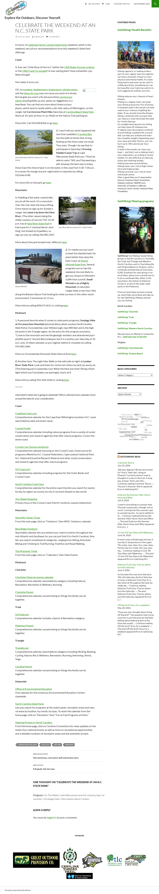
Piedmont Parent (24, 625)
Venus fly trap (31, 93)
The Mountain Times (26, 551)
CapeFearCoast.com (26, 413)
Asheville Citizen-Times (27, 517)
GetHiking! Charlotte (128, 311)
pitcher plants (70, 89)
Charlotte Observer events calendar (34, 577)
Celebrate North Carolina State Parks (47, 44)
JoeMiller (39, 37)
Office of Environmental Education (33, 688)
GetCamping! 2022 (142, 4)
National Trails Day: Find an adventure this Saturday (134, 566)
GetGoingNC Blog (130, 456)
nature (57, 745)
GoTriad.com (22, 614)
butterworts (55, 89)
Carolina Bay (84, 134)
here (55, 122)
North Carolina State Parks (29, 703)
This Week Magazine (26, 498)
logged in (51, 817)
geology (45, 745)
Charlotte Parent (24, 592)
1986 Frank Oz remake (34, 70)
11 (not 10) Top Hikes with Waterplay (135, 532)
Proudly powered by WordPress (18, 890)
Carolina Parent (23, 666)
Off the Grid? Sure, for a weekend (133, 605)
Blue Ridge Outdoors (26, 528)
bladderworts (40, 89)
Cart (108, 3)
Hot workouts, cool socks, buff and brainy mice (55, 756)
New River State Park (38, 223)
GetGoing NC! (16, 9)
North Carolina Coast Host (29, 484)
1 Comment (54, 37)
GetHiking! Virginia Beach (130, 353)
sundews (27, 89)
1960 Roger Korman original (79, 67)
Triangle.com (22, 647)
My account (94, 3)
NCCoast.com (22, 469)
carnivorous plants (27, 745)
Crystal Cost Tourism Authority (32, 446)
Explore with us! (122, 3)
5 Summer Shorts (126, 462)
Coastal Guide (22, 428)
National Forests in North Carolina (33, 722)
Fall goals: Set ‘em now (44, 767)
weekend (69, 745)
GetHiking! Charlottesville (130, 348)
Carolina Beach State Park (79, 111)
